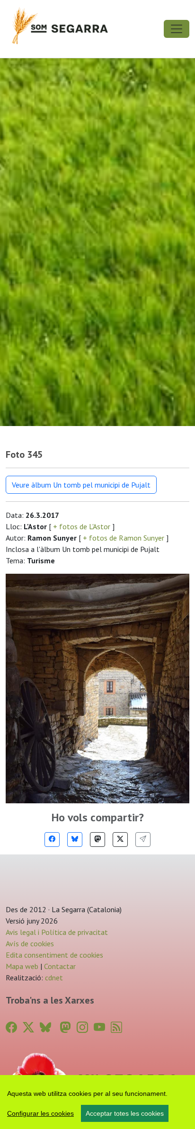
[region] (97, 1102)
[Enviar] (143, 839)
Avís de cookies (30, 943)
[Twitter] (120, 839)
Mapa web (22, 966)
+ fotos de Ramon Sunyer (123, 537)
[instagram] (82, 1027)
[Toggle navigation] (176, 29)
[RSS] (116, 1027)
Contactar (60, 966)
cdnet (53, 977)
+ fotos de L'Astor (81, 526)
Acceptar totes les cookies (125, 1113)
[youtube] (99, 1027)
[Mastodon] (97, 839)
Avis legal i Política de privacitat (57, 932)
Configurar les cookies (40, 1113)
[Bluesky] (74, 839)
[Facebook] (52, 839)
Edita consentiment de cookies (54, 955)
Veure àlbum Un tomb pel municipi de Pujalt (81, 484)
